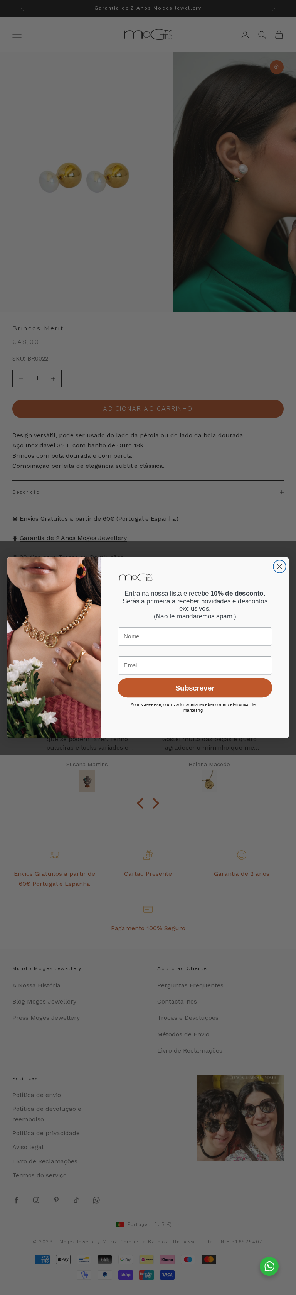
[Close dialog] (279, 566)
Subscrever (194, 688)
